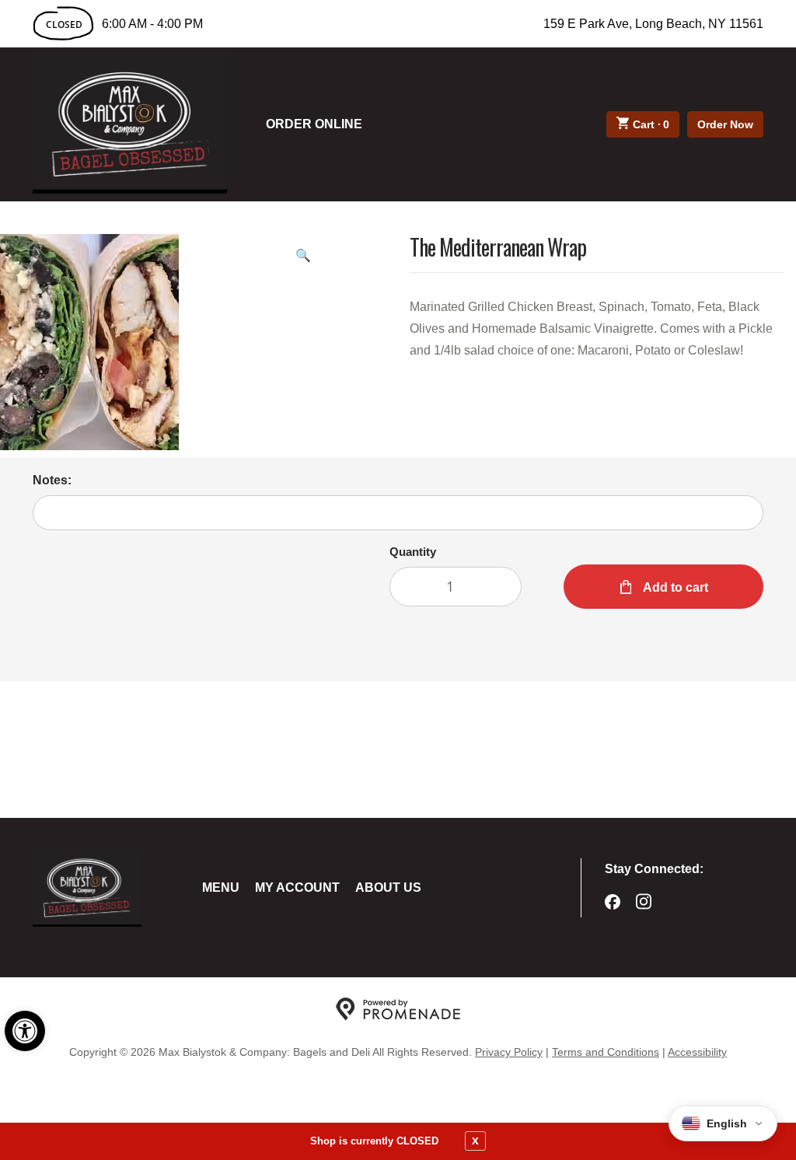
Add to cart (674, 587)
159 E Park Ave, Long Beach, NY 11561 (653, 23)
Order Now (725, 124)
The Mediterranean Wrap (498, 248)
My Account (297, 887)
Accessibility (697, 1052)
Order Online (314, 124)
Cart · (651, 124)
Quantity (412, 551)
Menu (220, 887)
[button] (25, 1031)
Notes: (52, 480)
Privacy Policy (509, 1052)
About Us (388, 887)
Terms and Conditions (605, 1052)
